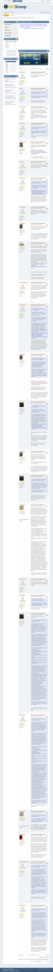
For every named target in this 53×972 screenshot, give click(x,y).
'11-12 (11, 55)
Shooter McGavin (23, 282)
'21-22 (7, 51)
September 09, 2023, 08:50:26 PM (36, 163)
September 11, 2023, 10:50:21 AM (36, 580)
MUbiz (21, 88)
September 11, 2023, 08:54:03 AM (36, 355)
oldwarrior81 (22, 107)
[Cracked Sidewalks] (20, 517)
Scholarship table (46, 12)
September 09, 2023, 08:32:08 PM (36, 143)
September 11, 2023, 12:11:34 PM (36, 596)
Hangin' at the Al (8, 24)
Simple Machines (11, 969)
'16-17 (14, 53)
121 (36, 68)
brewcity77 (22, 505)
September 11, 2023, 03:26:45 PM (36, 863)
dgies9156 (21, 834)
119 (32, 68)
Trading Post (7, 30)
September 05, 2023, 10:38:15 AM (36, 73)
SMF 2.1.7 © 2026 (5, 969)
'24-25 (7, 50)
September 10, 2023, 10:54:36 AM (36, 179)
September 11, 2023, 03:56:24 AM (36, 224)
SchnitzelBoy (7, 91)
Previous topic (41, 957)
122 (38, 68)
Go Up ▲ (48, 969)
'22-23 (14, 50)
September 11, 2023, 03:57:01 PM (36, 906)
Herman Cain (22, 142)
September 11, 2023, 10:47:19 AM (36, 506)
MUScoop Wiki (7, 35)
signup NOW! (41, 28)
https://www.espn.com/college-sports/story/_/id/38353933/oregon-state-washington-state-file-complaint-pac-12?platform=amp (39, 151)
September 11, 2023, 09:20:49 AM (36, 476)
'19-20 (14, 51)
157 (41, 68)
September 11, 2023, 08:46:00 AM (36, 283)
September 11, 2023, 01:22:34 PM (36, 716)
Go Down (20, 68)
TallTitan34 (12, 85)
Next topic (47, 957)
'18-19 (7, 53)
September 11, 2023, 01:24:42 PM (36, 812)
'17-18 (11, 53)
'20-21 (11, 51)
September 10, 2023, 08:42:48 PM (36, 208)
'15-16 (7, 54)
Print (47, 68)
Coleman (21, 402)
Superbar (6, 27)
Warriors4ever (23, 579)
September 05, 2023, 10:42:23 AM (36, 89)
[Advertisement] (33, 39)
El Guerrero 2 (22, 207)
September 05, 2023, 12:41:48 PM (36, 124)
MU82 (14, 97)
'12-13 (7, 55)
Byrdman (10, 102)
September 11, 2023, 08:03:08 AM (36, 244)
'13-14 (14, 54)
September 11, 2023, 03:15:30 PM (36, 835)
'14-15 (11, 54)
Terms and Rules (43, 969)
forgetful (21, 161)
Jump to (32, 961)
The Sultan (7, 80)
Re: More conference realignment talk (38, 72)
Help (39, 969)
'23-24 (11, 50)
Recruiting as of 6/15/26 (9, 78)
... (28, 68)
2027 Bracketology (9, 90)
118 (30, 68)
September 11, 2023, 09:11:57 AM (36, 403)
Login (24, 28)
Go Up (20, 955)
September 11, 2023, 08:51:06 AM (36, 306)
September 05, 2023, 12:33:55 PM (36, 108)
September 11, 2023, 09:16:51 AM (36, 452)
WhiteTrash (22, 72)
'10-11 (14, 55)
